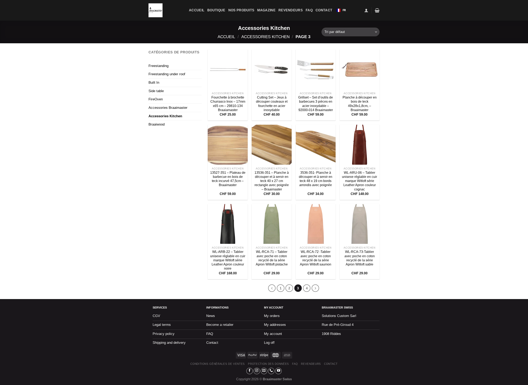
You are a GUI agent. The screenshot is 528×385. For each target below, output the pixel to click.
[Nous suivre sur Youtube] (278, 371)
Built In (153, 82)
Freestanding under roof (166, 74)
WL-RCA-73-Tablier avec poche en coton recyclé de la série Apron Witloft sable (359, 258)
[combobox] (341, 10)
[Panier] (377, 10)
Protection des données (268, 363)
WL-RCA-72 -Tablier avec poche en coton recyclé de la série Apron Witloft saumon (315, 258)
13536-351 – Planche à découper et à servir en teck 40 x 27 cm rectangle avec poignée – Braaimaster (272, 181)
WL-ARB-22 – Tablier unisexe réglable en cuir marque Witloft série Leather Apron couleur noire (227, 260)
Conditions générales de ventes (217, 363)
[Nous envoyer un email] (264, 371)
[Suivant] (315, 288)
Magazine (266, 10)
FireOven (155, 99)
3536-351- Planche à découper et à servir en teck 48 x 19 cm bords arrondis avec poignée (315, 179)
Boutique (216, 10)
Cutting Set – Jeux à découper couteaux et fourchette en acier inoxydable (272, 104)
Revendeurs (290, 10)
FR (344, 10)
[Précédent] (272, 288)
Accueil (196, 10)
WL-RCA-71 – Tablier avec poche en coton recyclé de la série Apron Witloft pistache (272, 258)
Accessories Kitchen (265, 36)
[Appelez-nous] (271, 371)
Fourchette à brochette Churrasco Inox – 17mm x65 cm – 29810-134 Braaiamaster (227, 104)
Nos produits (241, 10)
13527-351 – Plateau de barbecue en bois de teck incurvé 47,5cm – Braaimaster (227, 179)
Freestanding (158, 66)
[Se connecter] (366, 10)
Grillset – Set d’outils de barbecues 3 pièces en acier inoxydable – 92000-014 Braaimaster (315, 104)
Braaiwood (156, 124)
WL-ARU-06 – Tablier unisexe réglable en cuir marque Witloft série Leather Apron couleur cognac (359, 181)
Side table (156, 91)
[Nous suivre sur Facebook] (249, 371)
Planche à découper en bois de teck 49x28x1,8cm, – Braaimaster (360, 104)
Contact (324, 10)
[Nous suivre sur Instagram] (256, 371)
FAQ (309, 10)
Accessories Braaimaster (167, 108)
